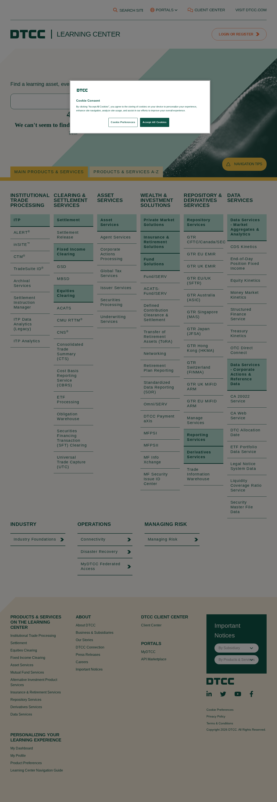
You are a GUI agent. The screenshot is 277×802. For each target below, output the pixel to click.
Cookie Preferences (123, 122)
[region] (140, 107)
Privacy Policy (195, 110)
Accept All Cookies (154, 122)
